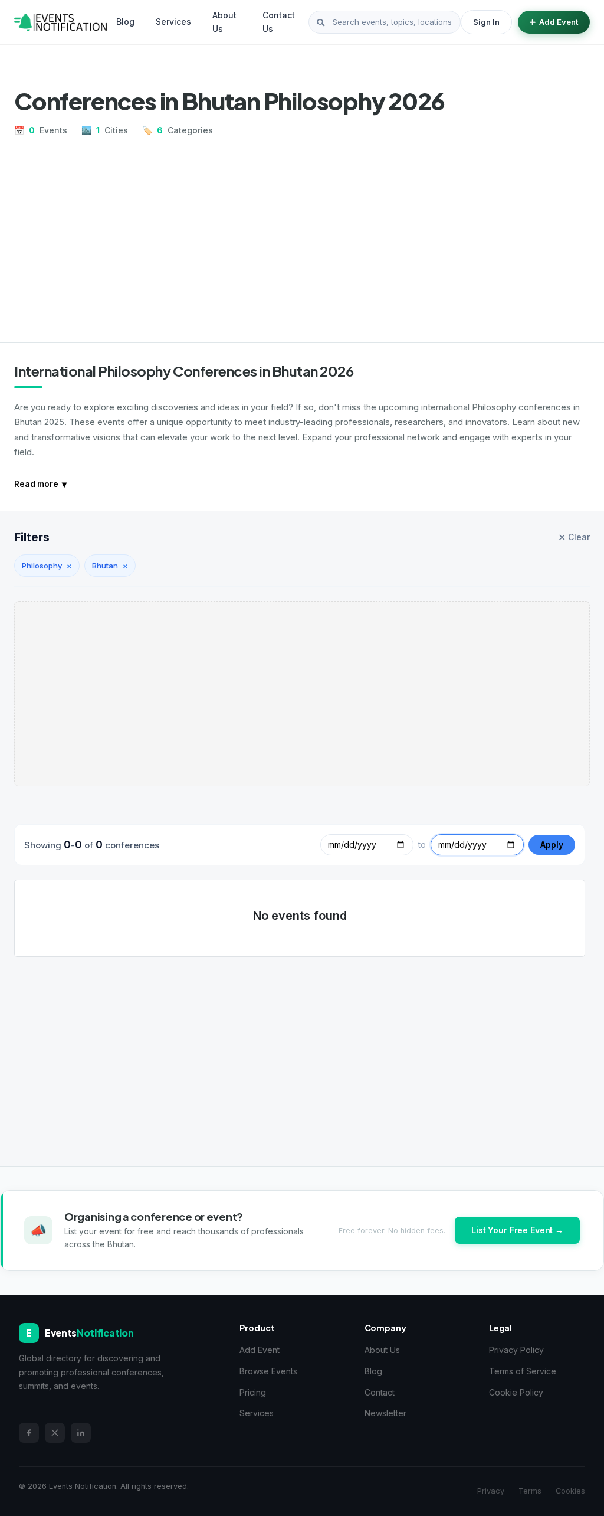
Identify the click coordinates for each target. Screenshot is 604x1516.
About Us (224, 21)
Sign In (486, 22)
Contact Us (278, 21)
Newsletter (385, 1413)
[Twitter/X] (55, 1433)
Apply (551, 844)
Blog (125, 22)
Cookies (570, 1490)
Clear (574, 537)
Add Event (558, 22)
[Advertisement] (302, 235)
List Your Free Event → (517, 1230)
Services (173, 22)
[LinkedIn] (81, 1433)
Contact (380, 1392)
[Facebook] (29, 1433)
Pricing (252, 1392)
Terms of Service (522, 1371)
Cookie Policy (516, 1392)
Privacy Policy (516, 1350)
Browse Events (268, 1371)
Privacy (490, 1490)
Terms (529, 1490)
